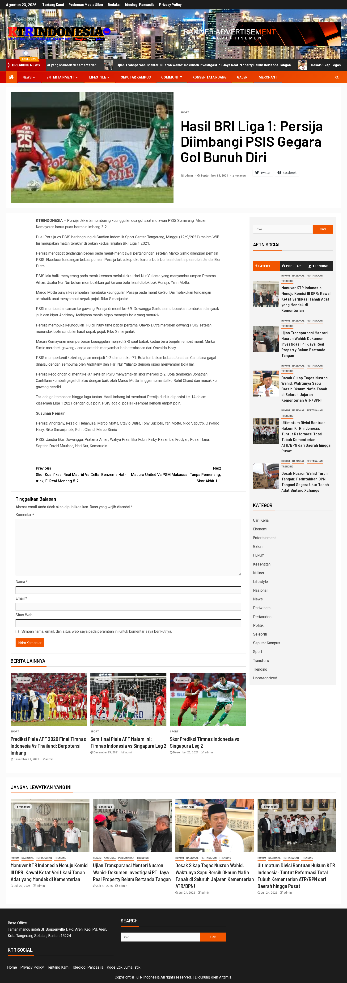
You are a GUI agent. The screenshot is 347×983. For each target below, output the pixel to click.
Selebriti (260, 634)
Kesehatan (262, 564)
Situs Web (24, 615)
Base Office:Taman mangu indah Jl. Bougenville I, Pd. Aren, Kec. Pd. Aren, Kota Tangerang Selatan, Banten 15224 (57, 929)
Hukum (285, 275)
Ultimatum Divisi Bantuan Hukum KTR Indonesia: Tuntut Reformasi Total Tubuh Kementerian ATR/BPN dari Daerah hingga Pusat (305, 436)
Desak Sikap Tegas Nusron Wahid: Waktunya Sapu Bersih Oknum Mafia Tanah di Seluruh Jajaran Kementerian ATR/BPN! (304, 389)
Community (171, 77)
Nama (22, 581)
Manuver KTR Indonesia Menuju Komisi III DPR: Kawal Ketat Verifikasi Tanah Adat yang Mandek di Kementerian (305, 299)
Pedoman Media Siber (85, 5)
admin (189, 175)
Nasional (298, 275)
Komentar (25, 514)
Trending (287, 281)
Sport (185, 112)
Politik (258, 625)
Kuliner (258, 573)
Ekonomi (260, 529)
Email (21, 598)
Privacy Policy (170, 5)
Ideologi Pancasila (140, 5)
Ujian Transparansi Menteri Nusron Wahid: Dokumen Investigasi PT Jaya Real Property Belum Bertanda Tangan (141, 65)
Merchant (268, 77)
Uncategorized (265, 678)
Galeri (242, 77)
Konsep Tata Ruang (209, 77)
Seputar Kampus (136, 77)
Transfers (261, 660)
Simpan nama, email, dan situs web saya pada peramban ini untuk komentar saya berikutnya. (96, 631)
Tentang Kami (53, 5)
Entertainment (60, 77)
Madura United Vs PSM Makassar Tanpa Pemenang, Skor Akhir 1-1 (176, 474)
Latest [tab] (264, 266)
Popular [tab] (293, 266)
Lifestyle (97, 77)
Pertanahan (315, 275)
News (27, 77)
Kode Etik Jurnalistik (123, 967)
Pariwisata (262, 608)
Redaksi (114, 5)
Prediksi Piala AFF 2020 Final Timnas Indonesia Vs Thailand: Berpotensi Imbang (48, 746)
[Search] (337, 77)
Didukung (202, 977)
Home (12, 967)
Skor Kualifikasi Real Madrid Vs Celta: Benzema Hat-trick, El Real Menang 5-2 (81, 474)
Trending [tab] (320, 266)
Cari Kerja (261, 520)
